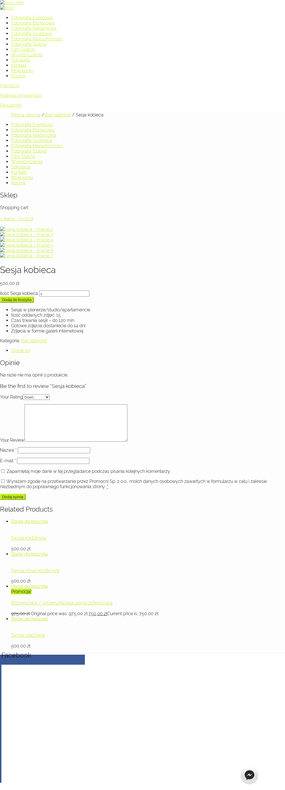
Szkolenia (20, 60)
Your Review (12, 440)
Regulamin (11, 105)
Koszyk (18, 76)
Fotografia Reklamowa (33, 28)
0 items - (16, 218)
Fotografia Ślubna (29, 44)
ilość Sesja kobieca (19, 293)
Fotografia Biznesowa (33, 23)
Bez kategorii (58, 115)
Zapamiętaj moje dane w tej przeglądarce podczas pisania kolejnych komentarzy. (89, 471)
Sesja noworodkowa (35, 570)
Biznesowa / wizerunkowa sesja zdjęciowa (61, 603)
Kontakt (18, 65)
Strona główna (25, 115)
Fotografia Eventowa (32, 17)
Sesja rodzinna (28, 538)
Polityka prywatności (21, 95)
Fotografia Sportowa (31, 33)
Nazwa (8, 450)
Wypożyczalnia (27, 54)
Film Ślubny (23, 49)
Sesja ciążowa (28, 635)
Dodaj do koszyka (16, 299)
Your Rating (11, 397)
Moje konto (22, 70)
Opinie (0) (20, 350)
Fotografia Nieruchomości (37, 38)
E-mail (8, 460)
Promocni (9, 85)
